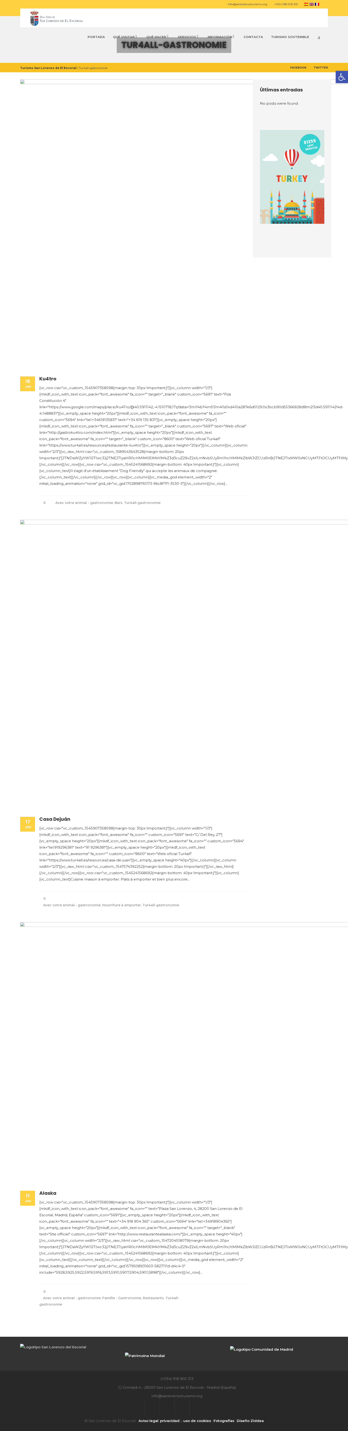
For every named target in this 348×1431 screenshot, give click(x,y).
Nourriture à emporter (121, 905)
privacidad (169, 1420)
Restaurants (153, 1298)
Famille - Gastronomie (121, 1298)
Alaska (47, 1193)
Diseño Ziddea (250, 1420)
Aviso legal (148, 1420)
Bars (118, 503)
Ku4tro (47, 378)
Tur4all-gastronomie (142, 503)
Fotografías (224, 1420)
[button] (342, 77)
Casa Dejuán (54, 819)
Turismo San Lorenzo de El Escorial (48, 67)
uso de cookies (197, 1420)
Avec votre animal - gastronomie (84, 503)
